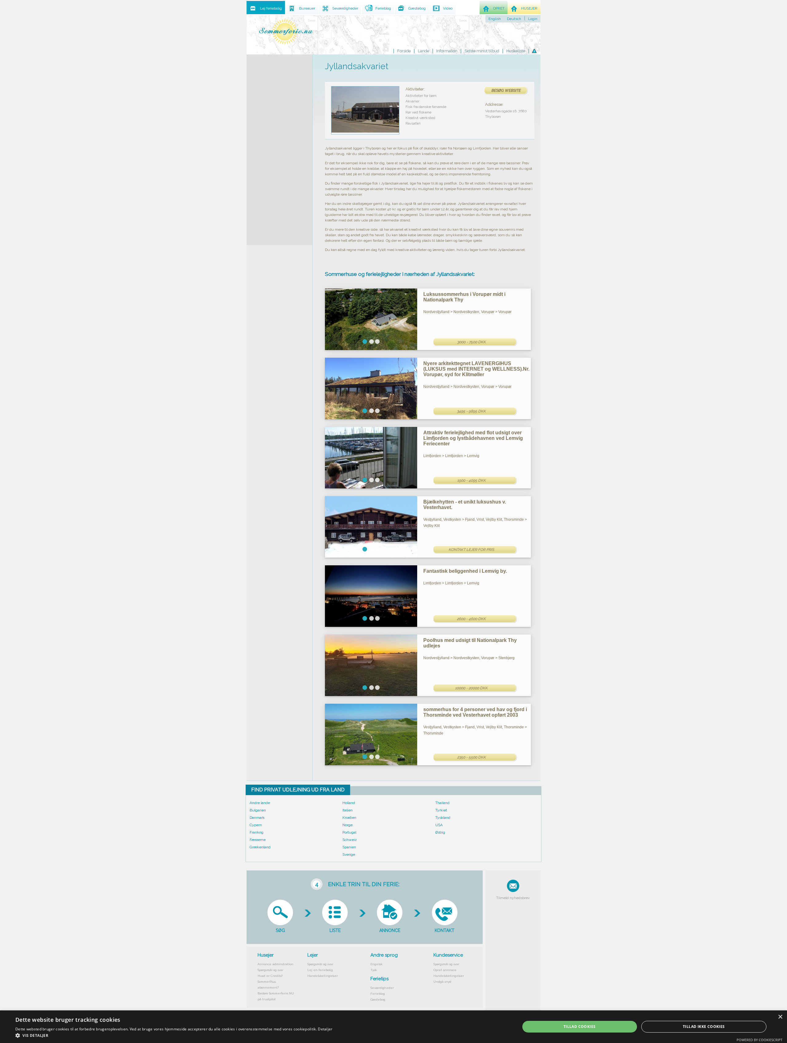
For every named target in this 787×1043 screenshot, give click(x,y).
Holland (348, 803)
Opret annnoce (445, 970)
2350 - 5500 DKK (471, 757)
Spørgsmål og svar (270, 970)
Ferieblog (377, 993)
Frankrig (256, 832)
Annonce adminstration (275, 964)
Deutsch (514, 19)
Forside (404, 51)
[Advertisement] (279, 146)
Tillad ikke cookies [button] (704, 1026)
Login (532, 19)
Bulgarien (258, 810)
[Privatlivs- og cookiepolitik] (534, 51)
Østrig (440, 832)
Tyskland (442, 817)
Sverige (348, 854)
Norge (347, 825)
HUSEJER (529, 8)
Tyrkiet (441, 810)
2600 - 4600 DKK (471, 619)
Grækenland (260, 847)
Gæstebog (377, 999)
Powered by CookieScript (759, 1039)
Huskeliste (515, 51)
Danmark (257, 817)
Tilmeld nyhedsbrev (513, 898)
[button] (174, 1035)
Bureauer (307, 8)
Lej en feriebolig (320, 970)
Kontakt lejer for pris (471, 549)
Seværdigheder (382, 987)
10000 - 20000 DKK (471, 688)
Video (448, 8)
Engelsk (376, 964)
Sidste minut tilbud (482, 51)
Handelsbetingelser (322, 975)
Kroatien (349, 817)
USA (439, 825)
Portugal (349, 832)
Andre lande (260, 803)
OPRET (498, 8)
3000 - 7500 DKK (471, 342)
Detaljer (325, 1029)
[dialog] (393, 1026)
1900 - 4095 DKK (471, 480)
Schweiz (349, 840)
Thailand (442, 803)
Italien (347, 810)
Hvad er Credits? (270, 975)
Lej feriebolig (271, 8)
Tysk (373, 970)
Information (446, 51)
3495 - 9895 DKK (471, 411)
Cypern (256, 825)
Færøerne (258, 840)
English (494, 19)
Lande (423, 51)
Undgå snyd (442, 981)
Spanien (349, 847)
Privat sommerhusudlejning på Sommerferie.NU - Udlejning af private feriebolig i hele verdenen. (286, 31)
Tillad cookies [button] (580, 1026)
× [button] (780, 1017)
